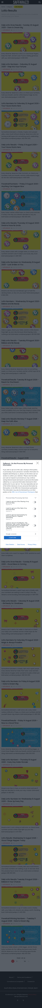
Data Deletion (10, 544)
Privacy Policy (32, 544)
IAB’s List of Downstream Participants (23, 492)
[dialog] (21, 504)
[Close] (38, 463)
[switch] (34, 502)
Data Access (21, 544)
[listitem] (21, 498)
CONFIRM (12, 537)
